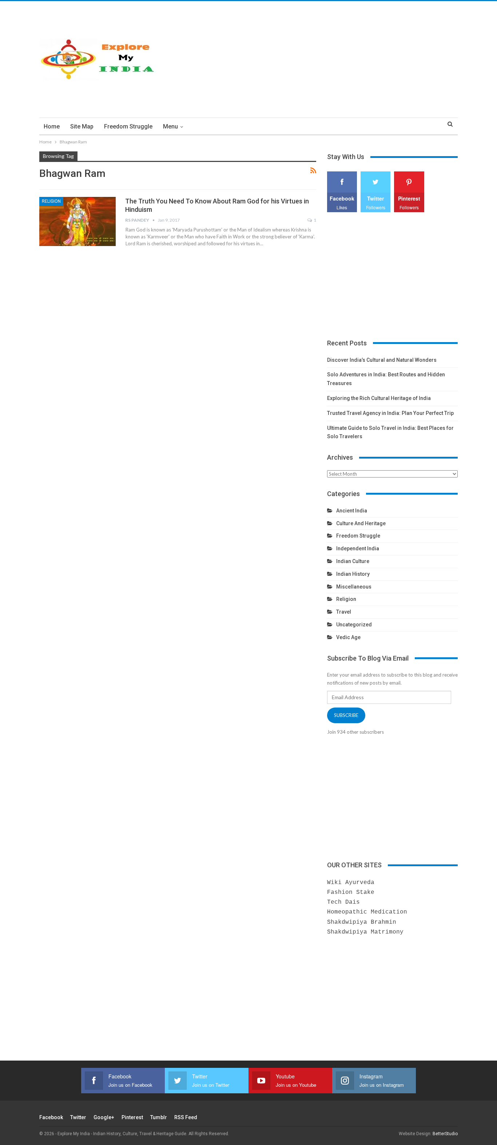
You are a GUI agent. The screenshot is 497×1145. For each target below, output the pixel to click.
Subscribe (346, 715)
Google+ (104, 1117)
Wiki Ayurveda (350, 882)
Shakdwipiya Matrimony (365, 932)
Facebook (51, 1117)
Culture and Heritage (361, 523)
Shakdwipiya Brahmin (361, 922)
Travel (343, 612)
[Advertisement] (320, 59)
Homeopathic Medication (367, 912)
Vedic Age (348, 637)
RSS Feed (185, 1117)
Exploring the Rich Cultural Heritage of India (379, 398)
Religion (51, 201)
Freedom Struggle (128, 126)
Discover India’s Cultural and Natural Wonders (382, 360)
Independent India (357, 548)
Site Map (82, 126)
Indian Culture (352, 561)
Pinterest (132, 1117)
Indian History (353, 574)
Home (52, 126)
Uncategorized (354, 624)
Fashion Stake (350, 892)
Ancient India (351, 511)
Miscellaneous (353, 587)
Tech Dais (343, 902)
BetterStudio (445, 1133)
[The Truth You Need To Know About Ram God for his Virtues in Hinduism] (77, 221)
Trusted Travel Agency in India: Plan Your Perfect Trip (390, 413)
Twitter (78, 1117)
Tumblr (158, 1117)
